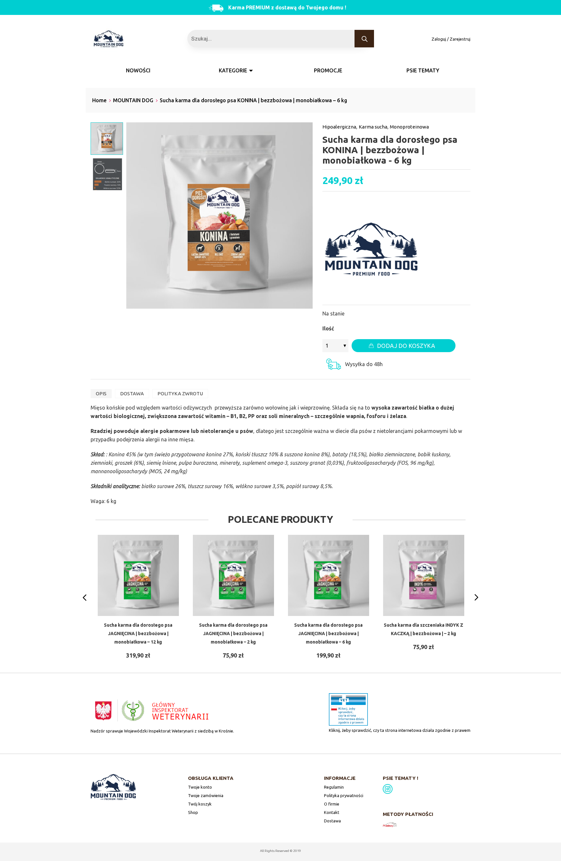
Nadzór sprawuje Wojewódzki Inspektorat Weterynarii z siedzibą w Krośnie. (162, 731)
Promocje (328, 70)
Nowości (138, 70)
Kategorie (233, 70)
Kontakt (331, 812)
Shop (193, 812)
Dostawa (332, 820)
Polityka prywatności (343, 795)
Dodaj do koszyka (406, 345)
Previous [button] (84, 597)
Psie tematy (422, 70)
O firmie (331, 804)
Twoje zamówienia (205, 795)
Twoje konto (200, 787)
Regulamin (334, 787)
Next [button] (477, 597)
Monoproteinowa (409, 126)
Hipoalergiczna (339, 126)
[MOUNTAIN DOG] (371, 249)
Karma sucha (373, 126)
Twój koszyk (200, 804)
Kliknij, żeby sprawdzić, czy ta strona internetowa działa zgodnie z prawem (399, 730)
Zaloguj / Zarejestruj (450, 39)
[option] (138, 597)
